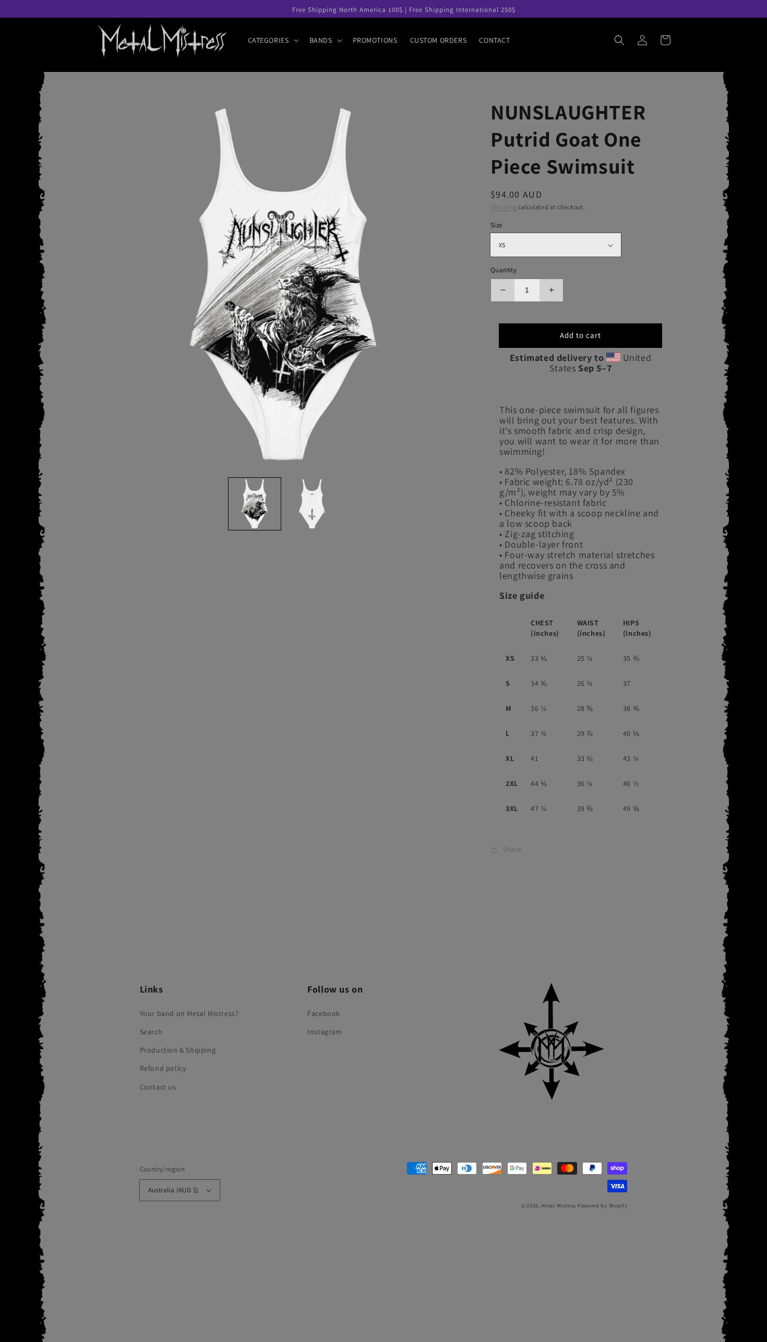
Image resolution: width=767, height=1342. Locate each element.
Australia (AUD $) (173, 1190)
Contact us (158, 1087)
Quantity (503, 269)
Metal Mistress (558, 1205)
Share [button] (512, 849)
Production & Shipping (178, 1050)
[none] (254, 503)
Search (151, 1031)
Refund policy (163, 1068)
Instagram (324, 1031)
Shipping (503, 207)
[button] (272, 40)
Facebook (323, 1013)
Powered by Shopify (603, 1205)
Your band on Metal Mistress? (189, 1013)
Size (496, 225)
